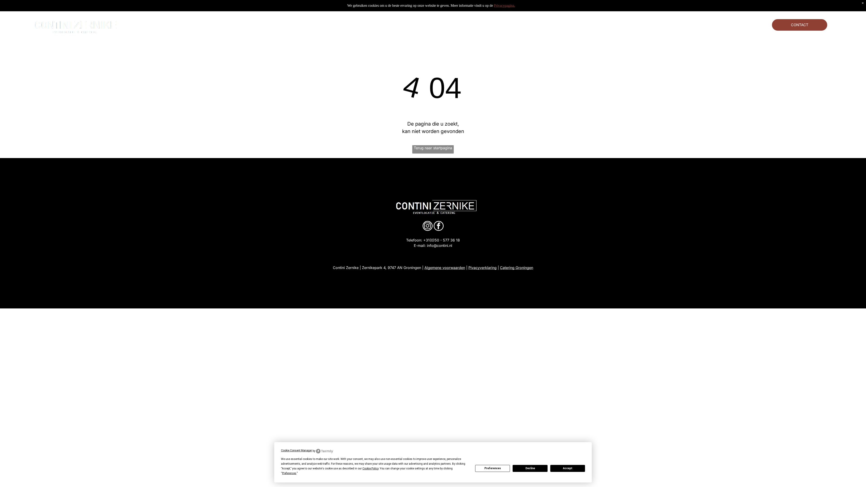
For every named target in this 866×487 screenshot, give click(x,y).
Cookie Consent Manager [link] (296, 450)
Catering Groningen (516, 267)
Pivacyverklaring (482, 267)
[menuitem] (260, 24)
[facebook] (439, 226)
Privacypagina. (504, 5)
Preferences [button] (289, 473)
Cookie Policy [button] (370, 468)
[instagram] (428, 226)
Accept (567, 468)
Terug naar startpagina (433, 148)
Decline (530, 468)
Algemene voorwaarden (444, 267)
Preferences (492, 468)
